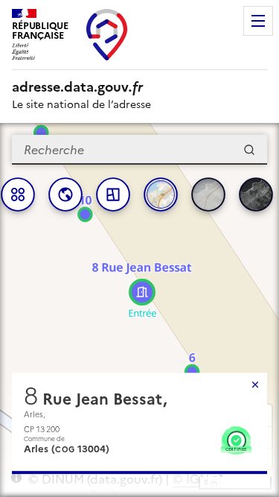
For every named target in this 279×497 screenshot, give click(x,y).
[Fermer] (255, 384)
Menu (258, 21)
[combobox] (139, 150)
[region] (139, 310)
